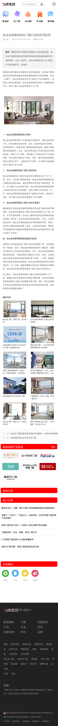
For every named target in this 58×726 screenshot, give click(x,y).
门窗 (23, 622)
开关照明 (25, 653)
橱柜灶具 (27, 644)
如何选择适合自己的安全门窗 (23, 437)
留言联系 (16, 721)
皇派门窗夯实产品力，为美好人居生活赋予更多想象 (24, 525)
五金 (23, 627)
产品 (6, 627)
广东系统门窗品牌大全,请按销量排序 (17, 539)
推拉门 (24, 663)
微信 (5, 580)
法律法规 (25, 721)
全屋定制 (13, 653)
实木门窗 (45, 658)
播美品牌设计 (41, 689)
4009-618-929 (35, 717)
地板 (34, 648)
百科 (23, 632)
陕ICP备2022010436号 (12, 717)
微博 (35, 580)
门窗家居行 (24, 689)
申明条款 (45, 721)
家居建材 (9, 622)
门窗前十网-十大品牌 (11, 689)
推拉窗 (14, 663)
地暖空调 (38, 644)
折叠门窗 (44, 663)
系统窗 (34, 658)
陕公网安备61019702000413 (17, 712)
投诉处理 (35, 721)
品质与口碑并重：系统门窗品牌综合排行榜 (20, 546)
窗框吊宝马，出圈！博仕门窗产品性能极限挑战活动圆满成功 (28, 507)
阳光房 (33, 663)
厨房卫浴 (13, 648)
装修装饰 (9, 632)
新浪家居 (32, 689)
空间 (25, 580)
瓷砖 (6, 644)
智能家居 (25, 648)
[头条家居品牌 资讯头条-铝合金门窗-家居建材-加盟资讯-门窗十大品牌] (19, 4)
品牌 (40, 632)
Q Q (15, 580)
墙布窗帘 (44, 648)
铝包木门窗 (22, 658)
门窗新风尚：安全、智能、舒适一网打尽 (19, 532)
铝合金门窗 (9, 658)
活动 (40, 627)
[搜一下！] (41, 4)
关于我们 (6, 721)
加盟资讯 (42, 622)
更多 (53, 446)
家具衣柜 (15, 644)
